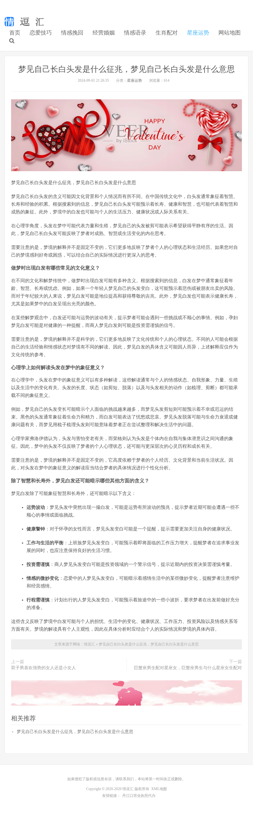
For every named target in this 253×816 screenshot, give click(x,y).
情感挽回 (72, 33)
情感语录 (135, 33)
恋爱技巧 (41, 33)
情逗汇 (90, 644)
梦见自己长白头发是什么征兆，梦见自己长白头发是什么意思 (126, 69)
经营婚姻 (104, 33)
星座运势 (198, 33)
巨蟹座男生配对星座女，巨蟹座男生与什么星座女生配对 (188, 668)
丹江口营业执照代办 (139, 795)
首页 (14, 33)
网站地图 (229, 33)
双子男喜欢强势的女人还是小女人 (43, 668)
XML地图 (159, 789)
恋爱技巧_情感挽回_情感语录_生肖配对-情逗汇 (26, 22)
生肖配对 (167, 33)
